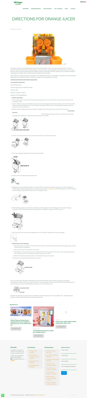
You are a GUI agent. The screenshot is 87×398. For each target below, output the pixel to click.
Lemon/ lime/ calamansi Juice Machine (34, 356)
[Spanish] (85, 2)
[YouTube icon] (72, 395)
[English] (82, 2)
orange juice (51, 189)
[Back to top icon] (75, 394)
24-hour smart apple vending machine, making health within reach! (66, 322)
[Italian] (84, 2)
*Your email (64, 355)
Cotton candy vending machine (51, 364)
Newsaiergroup (40, 395)
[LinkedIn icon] (73, 395)
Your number (64, 361)
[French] (83, 2)
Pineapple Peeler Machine (34, 366)
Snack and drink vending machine (51, 383)
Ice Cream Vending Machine (51, 356)
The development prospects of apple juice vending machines (43, 331)
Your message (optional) (68, 366)
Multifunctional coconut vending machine (51, 378)
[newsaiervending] (18, 3)
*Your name (64, 350)
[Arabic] (80, 2)
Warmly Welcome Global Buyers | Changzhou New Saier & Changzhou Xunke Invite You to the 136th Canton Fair (21, 323)
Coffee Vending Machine (50, 351)
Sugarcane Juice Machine (34, 361)
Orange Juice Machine (33, 351)
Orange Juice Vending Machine (52, 360)
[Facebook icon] (70, 395)
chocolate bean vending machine (51, 368)
